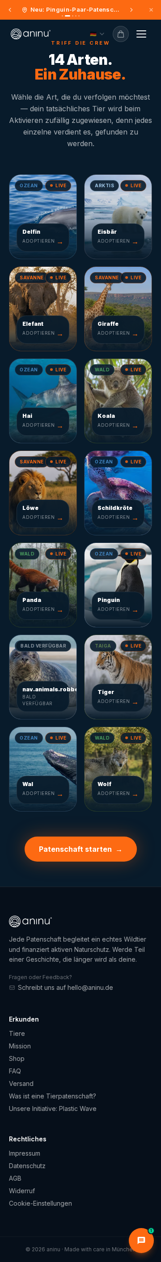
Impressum (24, 1153)
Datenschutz (27, 1165)
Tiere (17, 1033)
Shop (17, 1058)
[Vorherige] (10, 10)
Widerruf (22, 1191)
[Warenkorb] (121, 34)
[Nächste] (131, 10)
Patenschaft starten (81, 849)
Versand (21, 1083)
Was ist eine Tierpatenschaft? (52, 1096)
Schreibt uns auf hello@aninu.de (65, 987)
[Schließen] (151, 10)
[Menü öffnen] (141, 34)
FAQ (15, 1071)
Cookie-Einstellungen (40, 1203)
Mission (20, 1046)
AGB (15, 1178)
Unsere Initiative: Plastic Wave (53, 1108)
